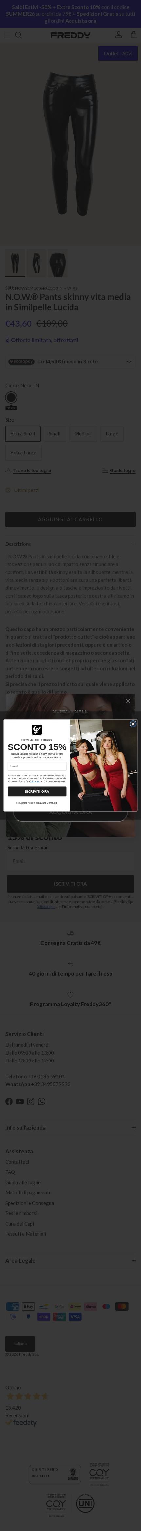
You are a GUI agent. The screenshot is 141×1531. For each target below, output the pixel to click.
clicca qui (35, 781)
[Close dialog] (133, 724)
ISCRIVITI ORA (37, 792)
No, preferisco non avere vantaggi (36, 803)
